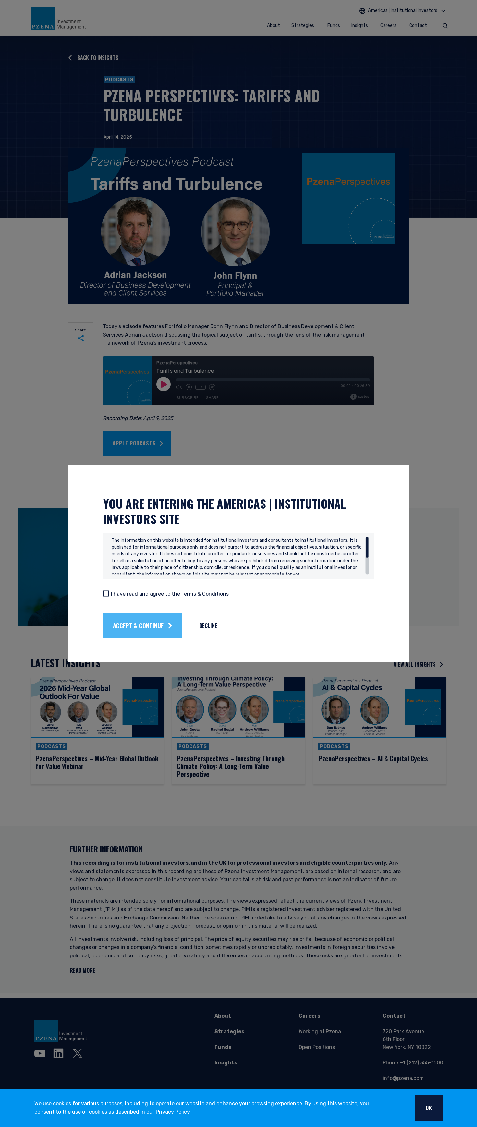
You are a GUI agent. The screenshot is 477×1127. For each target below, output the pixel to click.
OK (429, 1108)
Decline (208, 626)
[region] (240, 555)
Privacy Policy (173, 1112)
